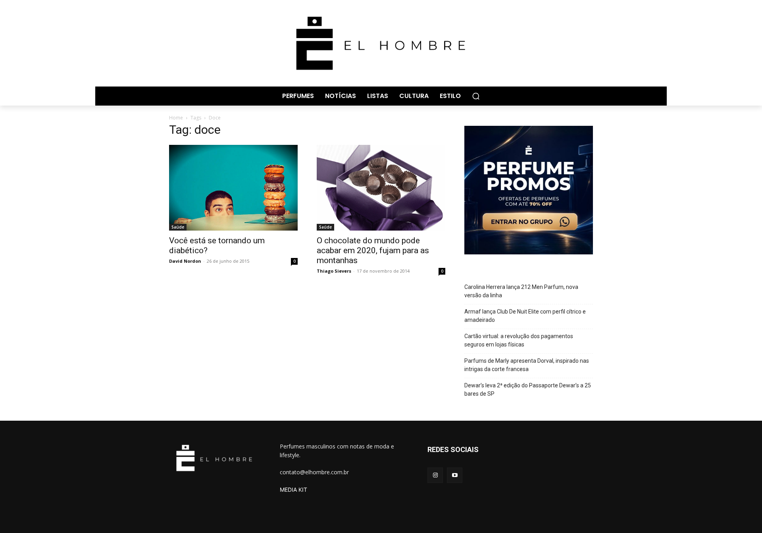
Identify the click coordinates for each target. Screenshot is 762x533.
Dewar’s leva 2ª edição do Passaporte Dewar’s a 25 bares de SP (527, 389)
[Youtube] (454, 475)
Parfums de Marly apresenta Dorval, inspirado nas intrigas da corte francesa (526, 365)
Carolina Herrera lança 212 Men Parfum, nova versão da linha (521, 291)
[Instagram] (435, 475)
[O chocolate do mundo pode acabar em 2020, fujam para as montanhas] (381, 188)
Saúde (177, 227)
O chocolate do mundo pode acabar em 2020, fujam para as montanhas (373, 250)
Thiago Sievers (334, 271)
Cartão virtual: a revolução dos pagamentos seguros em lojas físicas (518, 340)
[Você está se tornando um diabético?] (233, 188)
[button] (475, 96)
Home (176, 117)
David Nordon (185, 261)
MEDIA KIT (293, 489)
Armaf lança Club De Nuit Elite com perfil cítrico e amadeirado (525, 315)
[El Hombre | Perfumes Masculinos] (381, 43)
